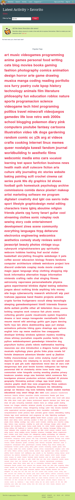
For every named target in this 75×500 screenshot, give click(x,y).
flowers (50, 259)
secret (63, 484)
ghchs (37, 351)
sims (34, 465)
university (38, 445)
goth (19, 185)
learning (10, 163)
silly (18, 172)
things (31, 392)
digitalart (10, 199)
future (13, 469)
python (8, 341)
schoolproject (17, 445)
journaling (29, 172)
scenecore (57, 375)
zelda (26, 471)
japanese (20, 297)
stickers (22, 395)
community (50, 226)
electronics (12, 235)
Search (18, 2)
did (29, 440)
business (54, 163)
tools (33, 389)
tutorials (31, 451)
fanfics (9, 451)
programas (59, 426)
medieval (58, 430)
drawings (47, 328)
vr (14, 318)
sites (32, 440)
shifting (63, 477)
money (61, 289)
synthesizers (52, 467)
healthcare (21, 428)
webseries (62, 434)
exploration (28, 473)
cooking (21, 142)
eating (6, 432)
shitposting (24, 440)
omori (24, 392)
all (38, 308)
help (52, 407)
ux (42, 453)
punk (17, 181)
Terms (44, 497)
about (17, 289)
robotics (8, 383)
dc (43, 415)
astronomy (10, 282)
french (12, 453)
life (22, 116)
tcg (15, 482)
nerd (31, 415)
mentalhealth (51, 318)
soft (5, 451)
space (28, 163)
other (32, 308)
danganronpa (10, 366)
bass (24, 473)
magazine (12, 440)
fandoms (60, 259)
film (41, 90)
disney (19, 463)
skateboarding (36, 324)
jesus (68, 398)
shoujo (12, 461)
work (26, 311)
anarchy (26, 451)
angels (24, 426)
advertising (20, 473)
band (30, 297)
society (11, 449)
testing (52, 285)
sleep (49, 300)
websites (62, 285)
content (53, 455)
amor (61, 357)
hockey (29, 426)
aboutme (43, 208)
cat (60, 176)
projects (49, 297)
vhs (43, 426)
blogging (24, 121)
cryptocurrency (40, 467)
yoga (55, 405)
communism (10, 372)
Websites (10, 2)
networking (62, 440)
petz (50, 440)
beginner (43, 479)
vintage (46, 244)
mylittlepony (28, 453)
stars (61, 363)
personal (34, 59)
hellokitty (40, 389)
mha (12, 471)
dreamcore (18, 354)
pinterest (21, 378)
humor (55, 347)
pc (46, 402)
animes (59, 297)
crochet (40, 176)
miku (47, 415)
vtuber (55, 252)
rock (56, 217)
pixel (25, 366)
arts (56, 167)
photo (49, 311)
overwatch (41, 471)
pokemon (39, 121)
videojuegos (54, 111)
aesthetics (11, 240)
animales (38, 412)
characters (11, 208)
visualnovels (39, 314)
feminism (40, 375)
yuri (53, 324)
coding (35, 80)
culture (9, 172)
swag (57, 369)
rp (53, 354)
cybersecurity (25, 293)
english (8, 331)
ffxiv (65, 375)
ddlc (59, 482)
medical (50, 420)
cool (62, 212)
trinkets (7, 415)
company (11, 457)
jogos (54, 321)
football (9, 185)
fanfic (7, 324)
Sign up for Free (59, 2)
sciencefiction (8, 438)
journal (61, 147)
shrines (41, 449)
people (6, 422)
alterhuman (56, 442)
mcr (11, 405)
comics (45, 70)
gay (43, 248)
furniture (16, 447)
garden (25, 442)
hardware (19, 417)
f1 (23, 398)
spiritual (28, 477)
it (59, 256)
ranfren (47, 484)
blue (30, 383)
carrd (48, 354)
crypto (8, 300)
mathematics (47, 344)
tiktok (41, 420)
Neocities (5, 495)
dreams (8, 318)
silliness (33, 477)
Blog (58, 495)
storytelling (24, 256)
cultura (33, 422)
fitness (54, 278)
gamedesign (38, 341)
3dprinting (53, 415)
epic (66, 418)
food (46, 59)
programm (67, 473)
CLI (54, 495)
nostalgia (22, 147)
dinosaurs (41, 386)
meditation (60, 463)
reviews (46, 240)
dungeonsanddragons (63, 475)
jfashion (60, 354)
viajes (5, 469)
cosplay (31, 267)
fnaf (39, 252)
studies (38, 479)
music (15, 54)
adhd (52, 465)
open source (12, 495)
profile (24, 308)
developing (60, 479)
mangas (53, 424)
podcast (30, 381)
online (38, 357)
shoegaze (63, 455)
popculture (10, 344)
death (24, 383)
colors (47, 426)
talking (31, 447)
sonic (35, 217)
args (26, 398)
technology (13, 90)
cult (13, 479)
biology (39, 259)
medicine (36, 331)
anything (44, 289)
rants (62, 438)
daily (45, 459)
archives (20, 451)
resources (9, 347)
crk (15, 457)
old (10, 402)
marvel (16, 321)
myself (54, 357)
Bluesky (26, 495)
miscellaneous (20, 482)
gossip (33, 473)
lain (19, 324)
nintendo (9, 278)
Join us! (24, 33)
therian (11, 417)
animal (48, 459)
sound (37, 422)
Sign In (68, 2)
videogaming (36, 434)
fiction (48, 167)
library (24, 436)
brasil (51, 381)
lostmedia (6, 461)
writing (56, 59)
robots (36, 344)
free (44, 331)
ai (49, 137)
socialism (34, 420)
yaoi (66, 293)
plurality (39, 405)
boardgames (10, 378)
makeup (63, 190)
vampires (18, 311)
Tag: (7, 18)
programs (47, 455)
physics (57, 282)
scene (36, 226)
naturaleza (6, 482)
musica (10, 80)
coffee (8, 259)
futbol (62, 318)
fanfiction (39, 163)
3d (49, 181)
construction (17, 407)
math (17, 167)
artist (8, 194)
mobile (15, 449)
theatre (38, 297)
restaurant (67, 426)
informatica (18, 274)
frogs (36, 438)
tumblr (20, 412)
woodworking (7, 484)
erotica (24, 449)
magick (10, 477)
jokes (20, 484)
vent (42, 392)
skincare (27, 417)
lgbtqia (33, 417)
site (6, 293)
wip (61, 293)
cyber (48, 407)
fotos (23, 471)
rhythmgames (7, 465)
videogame (13, 106)
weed (6, 417)
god (57, 395)
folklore (14, 451)
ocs (7, 85)
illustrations (50, 453)
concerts (41, 447)
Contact (50, 497)
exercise (56, 471)
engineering (29, 235)
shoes (6, 430)
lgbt (41, 199)
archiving (29, 484)
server (67, 453)
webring (37, 482)
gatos (7, 285)
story (19, 222)
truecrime (60, 422)
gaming (51, 64)
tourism (11, 432)
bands (39, 426)
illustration (13, 132)
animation (61, 70)
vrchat (17, 469)
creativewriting (40, 463)
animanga (47, 424)
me (44, 194)
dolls (7, 308)
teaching (59, 344)
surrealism (50, 418)
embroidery (50, 471)
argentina (52, 482)
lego (12, 415)
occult (41, 300)
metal (51, 203)
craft (67, 363)
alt (57, 363)
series (8, 181)
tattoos (16, 420)
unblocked (8, 407)
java (55, 422)
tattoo (23, 445)
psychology (49, 185)
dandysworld (24, 455)
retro (38, 116)
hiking (31, 328)
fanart (44, 212)
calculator (39, 465)
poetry (25, 85)
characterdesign (19, 357)
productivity (48, 479)
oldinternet (42, 461)
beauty (24, 244)
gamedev (11, 116)
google (25, 469)
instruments (10, 473)
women (62, 436)
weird (57, 240)
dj (43, 405)
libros (56, 308)
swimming (27, 420)
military (67, 465)
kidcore (55, 432)
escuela (58, 407)
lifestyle (18, 203)
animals (30, 90)
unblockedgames (63, 467)
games (20, 59)
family (55, 337)
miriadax (30, 475)
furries (17, 300)
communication (8, 463)
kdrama (11, 424)
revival (26, 467)
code (27, 222)
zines (27, 226)
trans (24, 208)
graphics (40, 181)
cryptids (54, 447)
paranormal (9, 369)
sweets (15, 463)
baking (9, 176)
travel (21, 111)
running (37, 372)
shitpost (6, 459)
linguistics (61, 314)
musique (6, 467)
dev (37, 392)
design (9, 75)
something (52, 475)
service (27, 432)
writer (64, 447)
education (38, 95)
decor (53, 457)
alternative (32, 274)
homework (55, 440)
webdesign (50, 256)
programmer (31, 410)
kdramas (42, 442)
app (55, 328)
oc (31, 137)
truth (22, 453)
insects (51, 412)
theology (57, 438)
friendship (34, 432)
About (44, 495)
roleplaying (33, 360)
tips (64, 479)
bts (48, 386)
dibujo (23, 459)
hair (57, 434)
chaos (16, 461)
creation (26, 434)
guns (33, 455)
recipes (7, 363)
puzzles (47, 337)
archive (63, 185)
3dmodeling (56, 386)
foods (51, 369)
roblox (52, 95)
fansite (32, 366)
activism (42, 378)
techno (21, 420)
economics (22, 424)
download (6, 486)
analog (66, 422)
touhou (21, 344)
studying (46, 357)
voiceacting (48, 447)
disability (48, 469)
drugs (49, 445)
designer (34, 479)
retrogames (16, 438)
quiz (41, 459)
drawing (52, 75)
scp (16, 467)
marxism (43, 469)
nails (33, 438)
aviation (67, 438)
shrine (39, 369)
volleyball (51, 378)
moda (41, 267)
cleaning (45, 428)
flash (32, 412)
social (46, 252)
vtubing (15, 471)
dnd (35, 199)
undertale (20, 267)
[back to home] (3, 2)
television (46, 308)
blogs (56, 244)
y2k (37, 137)
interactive (51, 341)
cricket (46, 430)
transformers (63, 392)
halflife (65, 482)
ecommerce (44, 395)
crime (30, 467)
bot (50, 457)
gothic (41, 321)
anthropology (51, 434)
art (6, 54)
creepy (25, 407)
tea (37, 398)
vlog (28, 389)
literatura (20, 389)
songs (27, 375)
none (35, 383)
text (30, 434)
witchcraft (52, 293)
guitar (54, 212)
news (65, 163)
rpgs (45, 381)
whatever (32, 405)
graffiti (18, 440)
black (19, 471)
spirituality (53, 248)
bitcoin (6, 420)
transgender (36, 318)
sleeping (9, 304)
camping (63, 457)
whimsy (16, 337)
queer (9, 147)
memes (58, 142)
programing (49, 106)
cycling (27, 447)
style (67, 360)
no (41, 360)
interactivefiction (7, 475)
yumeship (49, 405)
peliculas (22, 328)
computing (20, 402)
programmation (13, 459)
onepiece (57, 449)
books (38, 64)
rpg (27, 212)
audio (27, 363)
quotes (22, 447)
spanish (60, 360)
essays (25, 318)
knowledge (48, 432)
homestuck (32, 185)
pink (61, 121)
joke (26, 475)
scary (16, 434)
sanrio (56, 199)
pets (63, 256)
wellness (29, 436)
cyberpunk (10, 248)
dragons (46, 347)
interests (51, 304)
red (60, 477)
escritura (42, 455)
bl (13, 363)
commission (48, 463)
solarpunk (29, 465)
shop (36, 271)
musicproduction (49, 449)
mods (62, 442)
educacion (28, 259)
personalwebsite (42, 282)
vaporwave (24, 282)
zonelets (19, 375)
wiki (23, 321)
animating (20, 467)
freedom (52, 426)
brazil (20, 434)
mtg (13, 455)
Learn (30, 2)
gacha (36, 440)
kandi (39, 417)
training (44, 465)
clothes (25, 217)
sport (8, 203)
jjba (64, 445)
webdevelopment (22, 341)
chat (36, 278)
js (25, 428)
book (7, 274)
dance (40, 190)
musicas (36, 449)
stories (48, 172)
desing (45, 471)
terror (6, 434)
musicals (9, 351)
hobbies (20, 252)
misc (54, 398)
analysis (52, 430)
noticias (24, 463)
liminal (54, 445)
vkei (53, 360)
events (56, 311)
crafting (21, 278)
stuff (25, 167)
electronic (7, 395)
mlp (65, 271)
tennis (44, 436)
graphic (16, 383)
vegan (65, 471)
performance (7, 455)
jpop (14, 398)
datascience (58, 484)
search (64, 430)
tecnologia (60, 300)
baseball (65, 407)
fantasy (43, 126)
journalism (26, 337)
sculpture (34, 430)
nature (64, 95)
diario (16, 479)
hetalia (12, 442)
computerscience (10, 412)
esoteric (37, 451)
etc (40, 172)
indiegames (50, 366)
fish (42, 311)
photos (35, 244)
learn (28, 430)
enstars (13, 436)
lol (22, 369)
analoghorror (8, 445)
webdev (42, 398)
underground (54, 459)
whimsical (54, 469)
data (53, 363)
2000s (55, 116)
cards (63, 449)
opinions (47, 482)
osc (18, 347)
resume (8, 321)
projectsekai (12, 486)
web (46, 116)
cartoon (62, 328)
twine (63, 400)
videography (62, 405)
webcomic (12, 157)
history (55, 85)
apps (47, 324)
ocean (31, 357)
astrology (31, 321)
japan (16, 271)
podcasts (7, 426)
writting (11, 428)
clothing (45, 271)
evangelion (7, 471)
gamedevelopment (27, 304)
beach (29, 471)
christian (11, 434)
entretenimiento (7, 479)
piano (30, 351)
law (58, 366)
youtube (29, 126)
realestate (28, 402)
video (27, 132)
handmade (30, 457)
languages (28, 231)
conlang (57, 453)
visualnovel (17, 426)
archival (40, 484)
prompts (24, 484)
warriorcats (24, 415)
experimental (20, 285)
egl (39, 430)
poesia (45, 440)
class (46, 467)
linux (47, 142)
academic (29, 449)
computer (10, 263)
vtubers (36, 402)
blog (16, 64)
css (48, 199)
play (34, 453)
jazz (58, 400)
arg (43, 137)
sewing (9, 222)
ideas (6, 424)
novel (59, 398)
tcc (34, 424)
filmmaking (20, 381)
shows (56, 181)
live (45, 453)
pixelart (51, 190)
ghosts (60, 447)
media (27, 157)
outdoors (62, 383)
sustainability (43, 438)
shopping (56, 271)
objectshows (37, 363)
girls (24, 400)
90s (24, 181)
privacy (63, 372)
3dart (5, 449)
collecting (9, 314)
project (59, 263)
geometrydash (16, 477)
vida (41, 428)
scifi (31, 176)
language (25, 271)
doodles (58, 457)
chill (16, 428)
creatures (22, 475)
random (10, 137)
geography (9, 381)
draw (6, 402)
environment (37, 400)
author (59, 424)
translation (46, 410)
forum (44, 417)
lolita (10, 400)
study (36, 240)
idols (21, 469)
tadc (37, 477)
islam (15, 473)
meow (46, 363)
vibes (30, 461)
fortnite (8, 354)
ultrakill (33, 459)
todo (48, 465)
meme (27, 331)
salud (11, 420)
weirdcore (48, 263)
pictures (64, 378)
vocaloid (55, 158)
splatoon (40, 334)
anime (9, 59)
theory (57, 451)
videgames (54, 479)
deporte (46, 400)
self (56, 482)
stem (63, 469)
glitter (29, 459)
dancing (62, 321)
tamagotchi (35, 475)
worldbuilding (15, 152)
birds (35, 289)
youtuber (19, 465)
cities (62, 482)
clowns (29, 400)
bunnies (40, 366)
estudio (38, 453)
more (59, 469)
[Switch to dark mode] (73, 2)
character (17, 453)
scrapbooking (37, 436)
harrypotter (49, 442)
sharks (36, 395)
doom (39, 410)
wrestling (46, 372)
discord (9, 267)
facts (33, 471)
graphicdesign (35, 203)
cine (25, 360)
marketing (20, 194)
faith (25, 479)
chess (7, 337)
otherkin (36, 428)
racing (16, 432)
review (37, 455)
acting (19, 398)
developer (9, 334)
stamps (60, 324)
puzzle (28, 314)
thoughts (38, 256)
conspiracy (41, 432)
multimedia (55, 410)
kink (48, 475)
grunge (7, 389)
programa (7, 436)
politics (10, 111)
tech (26, 106)
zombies (67, 477)
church (24, 465)
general (28, 438)
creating (59, 445)
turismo (23, 438)
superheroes (64, 451)
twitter (5, 473)
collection (24, 405)
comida (30, 190)
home (45, 369)
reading (48, 80)
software (34, 194)
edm (41, 424)
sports (9, 101)
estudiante (51, 438)
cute (35, 85)
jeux (56, 475)
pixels (29, 344)
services (22, 410)
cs (34, 463)
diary (52, 121)
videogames (31, 54)
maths (47, 392)
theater (52, 395)
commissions (13, 190)
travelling (21, 386)
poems (64, 308)
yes (45, 420)
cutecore (36, 167)
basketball (10, 256)
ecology (42, 407)
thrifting (59, 428)
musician (12, 482)
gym (47, 321)
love (29, 116)
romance (34, 311)
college (50, 402)
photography (28, 70)
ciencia (24, 477)
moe (20, 461)
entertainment (42, 222)
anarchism (29, 395)
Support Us (37, 2)
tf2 (58, 378)
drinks (33, 484)
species (67, 459)
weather (61, 418)
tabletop (16, 422)
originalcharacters (29, 248)
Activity (24, 2)
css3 (21, 477)
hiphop (64, 366)
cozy (18, 392)
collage (38, 381)
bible (42, 430)
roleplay (46, 217)
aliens (25, 324)
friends (9, 212)
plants (19, 212)
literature (52, 90)
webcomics (47, 235)
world (37, 424)
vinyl (32, 463)
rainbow (44, 475)
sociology (23, 422)
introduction (32, 347)
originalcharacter (50, 461)
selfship (6, 453)
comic (23, 137)
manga (22, 80)
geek (19, 459)
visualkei (42, 473)
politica (16, 484)
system (51, 314)
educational (9, 392)
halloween (12, 430)
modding (60, 334)
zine (23, 347)
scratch (48, 398)
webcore (9, 252)
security (46, 360)
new (57, 467)
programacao (62, 432)
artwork (64, 424)
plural (63, 428)
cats (7, 64)
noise (19, 372)
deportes (8, 360)
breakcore (9, 375)
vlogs (42, 451)
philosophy (13, 95)
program (53, 194)
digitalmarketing (51, 436)
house (36, 471)
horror (22, 75)
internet (35, 142)
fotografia (27, 372)
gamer (45, 412)
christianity (29, 369)
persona (27, 412)
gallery (63, 347)
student (57, 389)
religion (56, 208)
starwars (53, 400)
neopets (40, 477)
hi (38, 420)
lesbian (49, 389)
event (17, 415)
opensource (62, 420)
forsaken (24, 457)
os (26, 459)
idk (35, 132)
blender (41, 354)
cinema (52, 176)
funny (35, 212)
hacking (31, 252)
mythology (20, 351)
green (56, 418)
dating (17, 475)
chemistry (7, 398)
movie (48, 267)
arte (31, 75)
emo (36, 157)
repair (40, 475)
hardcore (30, 428)
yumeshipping (58, 461)
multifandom (53, 473)
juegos (8, 289)
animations (10, 328)
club (44, 482)
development (13, 226)
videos (56, 137)
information (55, 274)
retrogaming (33, 407)
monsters (43, 422)
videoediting (59, 412)
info (53, 289)
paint (44, 484)
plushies (55, 372)
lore (67, 263)
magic (8, 271)
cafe (63, 398)
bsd (12, 426)
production (31, 378)
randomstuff (31, 469)
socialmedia (10, 386)
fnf (63, 351)
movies (26, 64)
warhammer (52, 477)
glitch (36, 447)
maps (16, 424)
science (46, 101)
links (44, 351)
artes (6, 410)
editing (60, 203)
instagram (54, 463)
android (31, 398)
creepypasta (53, 331)
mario (19, 400)
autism (15, 308)
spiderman (17, 455)
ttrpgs (43, 274)
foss (19, 449)
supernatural (13, 410)
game (40, 75)
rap (21, 331)
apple (28, 463)
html (35, 106)
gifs (22, 363)
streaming (11, 217)
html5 (42, 304)
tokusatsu (53, 484)
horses (6, 405)
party (9, 469)
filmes (54, 383)
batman (62, 453)
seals (53, 451)
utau (33, 375)
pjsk (17, 363)
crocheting (31, 442)
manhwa (66, 389)
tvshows (9, 297)
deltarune (51, 231)
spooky (13, 475)
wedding (21, 432)
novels (57, 351)
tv (29, 152)
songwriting (61, 465)
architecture (24, 263)
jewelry (58, 381)
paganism (37, 469)
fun (26, 95)
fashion (10, 70)
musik (57, 477)
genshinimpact (30, 445)
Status (67, 495)
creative (58, 267)
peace (12, 484)
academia (23, 430)
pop (67, 400)
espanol (38, 473)
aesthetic (39, 152)
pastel (56, 402)
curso (41, 440)
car (13, 389)
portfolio (62, 80)
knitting (8, 311)
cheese (6, 477)
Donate (49, 495)
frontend (29, 479)
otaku (67, 436)
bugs (13, 293)
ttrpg (39, 231)
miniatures (32, 482)
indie (65, 199)
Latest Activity (14, 10)
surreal (6, 440)
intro (15, 331)
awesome (54, 392)
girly (13, 402)
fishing (6, 428)
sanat (46, 457)
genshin (20, 314)
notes (67, 449)
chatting (55, 420)
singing (44, 278)
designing (31, 386)
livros (62, 395)
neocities (61, 459)
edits (37, 484)
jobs (41, 482)
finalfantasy (45, 477)
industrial (12, 467)
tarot (18, 318)
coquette (37, 337)
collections (47, 473)
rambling (61, 471)
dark (20, 366)
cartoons (57, 126)
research (39, 293)
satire (55, 465)
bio (61, 337)
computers (13, 126)
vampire (58, 455)
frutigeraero (29, 300)
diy (30, 181)
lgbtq (32, 208)
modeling (29, 424)
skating (62, 402)
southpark (61, 415)
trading (67, 412)
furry (15, 85)
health (8, 167)
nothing (26, 289)
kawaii (36, 147)
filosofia (14, 465)
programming (53, 54)
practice (19, 457)
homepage (52, 428)
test (19, 163)
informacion (25, 461)
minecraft (35, 111)
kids (30, 455)
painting (21, 176)
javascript (11, 244)
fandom (48, 147)
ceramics (7, 442)
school (9, 121)
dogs (43, 132)
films (52, 152)
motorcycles (20, 479)
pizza (50, 351)
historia (15, 395)
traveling (18, 360)
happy (27, 482)
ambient (19, 436)
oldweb (36, 263)
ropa (28, 422)
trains (42, 402)
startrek (36, 457)
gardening (56, 132)
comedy (25, 240)
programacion (27, 101)
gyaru (38, 328)
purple (34, 426)
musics (34, 461)
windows (30, 334)
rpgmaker (47, 451)
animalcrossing (60, 473)
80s (5, 400)
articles (6, 457)
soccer (17, 259)
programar (37, 415)
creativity (24, 199)
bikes (38, 459)
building (44, 445)
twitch (48, 375)
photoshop (18, 486)
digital (43, 285)
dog (60, 341)
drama (11, 422)
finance (62, 304)
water (37, 442)
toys (13, 324)
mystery (50, 334)
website (59, 172)
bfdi (18, 369)
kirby (17, 430)
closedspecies (8, 447)
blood (34, 467)
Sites (5, 13)
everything (11, 231)
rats (58, 436)
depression (19, 442)
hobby (7, 357)
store (14, 400)
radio (30, 278)
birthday (20, 334)
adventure (30, 354)
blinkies (33, 285)
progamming (44, 383)
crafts (9, 142)
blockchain (41, 457)
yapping (43, 434)
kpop (44, 85)
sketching (50, 422)
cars (44, 157)
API (63, 495)
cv (65, 442)
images (17, 405)
